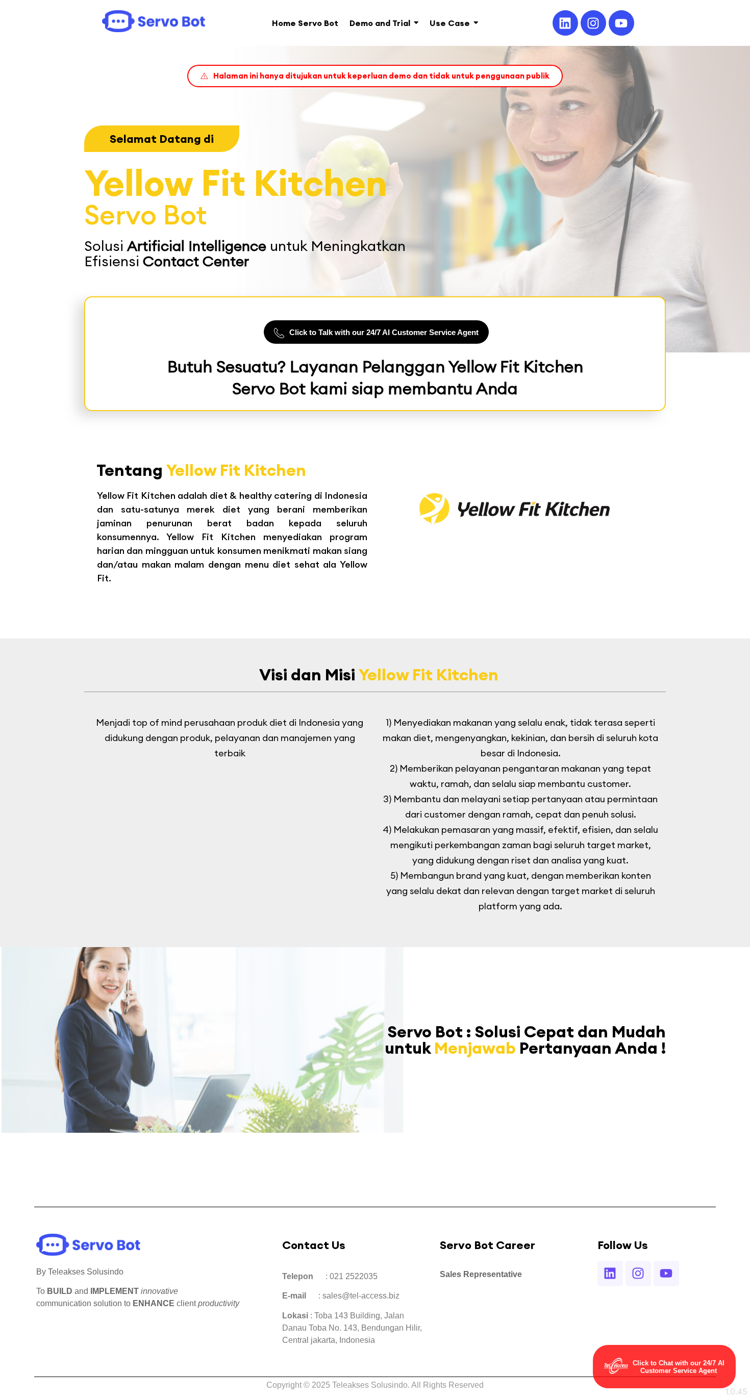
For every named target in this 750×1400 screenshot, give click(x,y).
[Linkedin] (565, 23)
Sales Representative (481, 1274)
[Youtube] (621, 23)
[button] (375, 76)
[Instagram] (593, 23)
